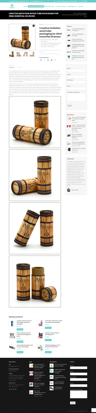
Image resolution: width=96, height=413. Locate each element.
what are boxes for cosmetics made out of (78, 149)
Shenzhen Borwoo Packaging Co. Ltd (19, 1)
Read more (19, 329)
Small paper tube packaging (54, 53)
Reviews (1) (19, 67)
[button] (73, 193)
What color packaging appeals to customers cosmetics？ (77, 136)
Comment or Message (73, 92)
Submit (69, 105)
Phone (68, 86)
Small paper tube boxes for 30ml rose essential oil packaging (53, 321)
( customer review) (49, 24)
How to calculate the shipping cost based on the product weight (78, 119)
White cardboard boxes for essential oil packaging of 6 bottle (24, 334)
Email (69, 74)
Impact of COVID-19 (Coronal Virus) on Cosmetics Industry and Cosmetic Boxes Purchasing (78, 127)
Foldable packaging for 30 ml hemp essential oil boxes (52, 345)
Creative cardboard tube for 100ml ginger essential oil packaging (24, 322)
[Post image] (69, 118)
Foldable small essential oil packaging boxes (52, 333)
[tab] (11, 66)
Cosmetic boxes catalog (50, 50)
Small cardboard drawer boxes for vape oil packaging (25, 345)
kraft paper (39, 87)
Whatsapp (70, 80)
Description (11, 67)
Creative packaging (45, 53)
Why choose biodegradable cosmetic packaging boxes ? (78, 143)
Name (69, 68)
